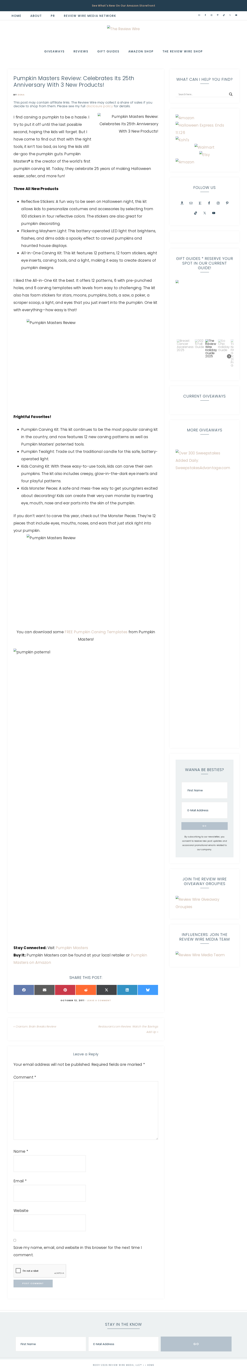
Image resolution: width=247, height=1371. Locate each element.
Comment (25, 1077)
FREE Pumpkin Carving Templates (96, 632)
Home (150, 1365)
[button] (204, 309)
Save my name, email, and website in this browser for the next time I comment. (78, 1251)
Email (20, 1181)
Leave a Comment (99, 1000)
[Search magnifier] (230, 94)
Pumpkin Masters (72, 947)
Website (21, 1210)
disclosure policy (99, 106)
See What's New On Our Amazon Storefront (123, 6)
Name (21, 1151)
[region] (204, 327)
